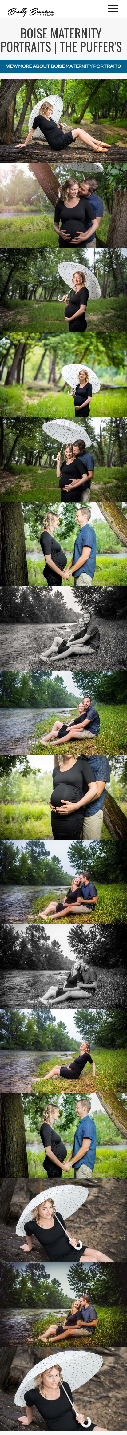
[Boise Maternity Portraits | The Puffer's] (63, 121)
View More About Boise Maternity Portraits (63, 66)
